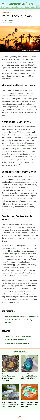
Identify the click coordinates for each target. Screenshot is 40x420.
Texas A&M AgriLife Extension (16, 254)
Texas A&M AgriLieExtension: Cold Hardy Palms (21, 316)
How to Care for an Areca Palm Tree (17, 343)
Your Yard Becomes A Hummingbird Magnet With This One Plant (29, 376)
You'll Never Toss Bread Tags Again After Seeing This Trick (29, 404)
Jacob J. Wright (8, 20)
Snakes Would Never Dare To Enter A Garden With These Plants (10, 404)
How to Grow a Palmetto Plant (15, 340)
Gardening (5, 12)
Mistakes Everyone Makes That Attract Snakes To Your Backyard (8, 377)
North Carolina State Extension (22, 146)
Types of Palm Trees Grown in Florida (18, 336)
